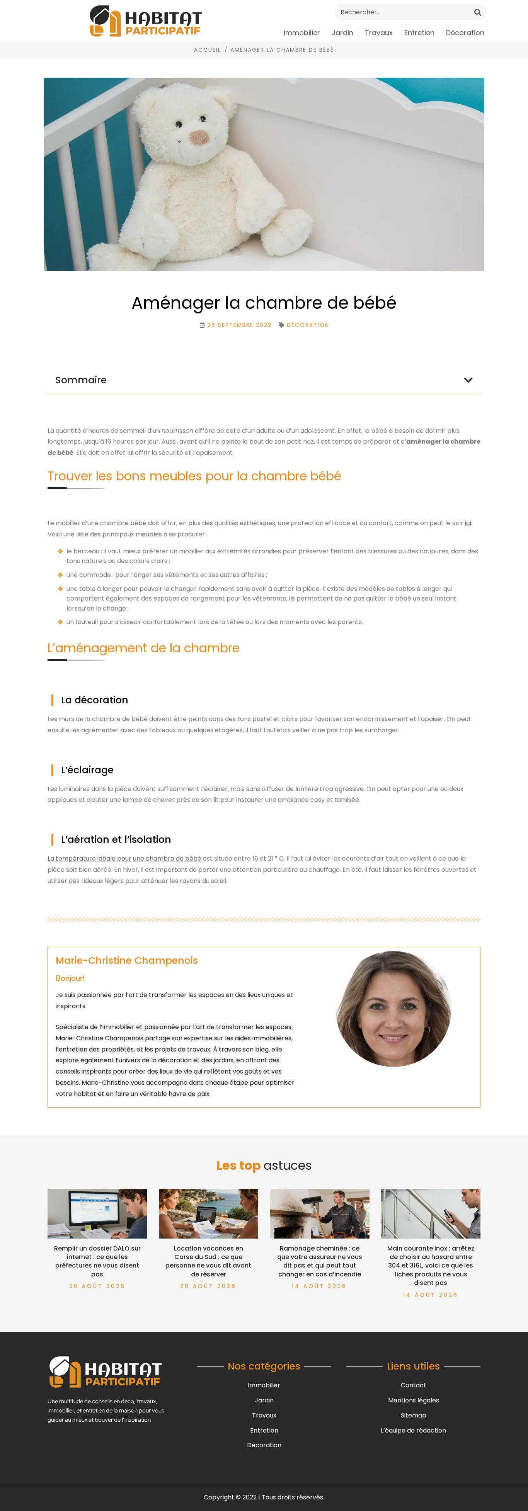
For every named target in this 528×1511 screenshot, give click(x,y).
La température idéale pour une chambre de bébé (124, 858)
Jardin (342, 32)
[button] (468, 380)
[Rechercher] (477, 12)
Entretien (419, 32)
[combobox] (411, 12)
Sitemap (413, 1415)
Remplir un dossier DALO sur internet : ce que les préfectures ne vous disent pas (97, 1261)
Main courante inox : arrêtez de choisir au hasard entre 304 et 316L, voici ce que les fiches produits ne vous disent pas (430, 1266)
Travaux (379, 32)
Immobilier (302, 32)
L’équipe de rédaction (413, 1430)
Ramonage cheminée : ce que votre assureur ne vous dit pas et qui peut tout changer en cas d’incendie (319, 1261)
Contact (413, 1385)
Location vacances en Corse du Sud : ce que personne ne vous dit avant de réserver (208, 1261)
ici (468, 523)
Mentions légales (413, 1400)
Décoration (465, 32)
